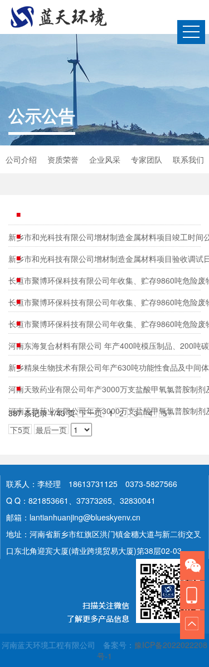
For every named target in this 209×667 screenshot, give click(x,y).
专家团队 (146, 159)
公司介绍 (21, 159)
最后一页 (51, 429)
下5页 (20, 429)
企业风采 (104, 159)
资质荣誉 (63, 159)
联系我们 (188, 159)
